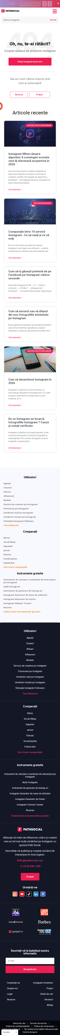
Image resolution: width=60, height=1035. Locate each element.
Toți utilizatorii (11, 525)
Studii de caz (46, 994)
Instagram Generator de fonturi (19, 599)
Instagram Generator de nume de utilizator (25, 595)
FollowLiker (9, 563)
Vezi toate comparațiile (15, 567)
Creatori (7, 487)
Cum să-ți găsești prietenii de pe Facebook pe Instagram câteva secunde (29, 275)
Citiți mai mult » (15, 190)
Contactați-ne (13, 982)
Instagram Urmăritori (43, 982)
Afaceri (7, 491)
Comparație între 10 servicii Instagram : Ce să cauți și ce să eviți (28, 235)
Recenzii (49, 999)
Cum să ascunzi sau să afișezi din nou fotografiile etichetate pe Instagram (28, 315)
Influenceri (8, 496)
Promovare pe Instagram (16, 508)
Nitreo (6, 537)
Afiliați (50, 1005)
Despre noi (12, 988)
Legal (9, 994)
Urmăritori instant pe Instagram (19, 517)
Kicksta (7, 554)
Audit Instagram (11, 586)
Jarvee (6, 550)
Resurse (7, 607)
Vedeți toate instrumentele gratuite (21, 611)
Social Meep (9, 542)
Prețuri (49, 988)
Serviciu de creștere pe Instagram (20, 504)
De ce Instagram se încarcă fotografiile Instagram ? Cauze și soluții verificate (28, 422)
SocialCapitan (10, 558)
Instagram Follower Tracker (17, 603)
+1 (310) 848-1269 (30, 866)
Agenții (7, 483)
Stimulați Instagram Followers (18, 521)
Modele (7, 500)
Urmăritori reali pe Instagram (18, 512)
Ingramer (8, 546)
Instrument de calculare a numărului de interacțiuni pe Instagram (29, 581)
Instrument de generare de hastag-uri (22, 590)
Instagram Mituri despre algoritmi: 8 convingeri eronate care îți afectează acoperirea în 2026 (28, 159)
